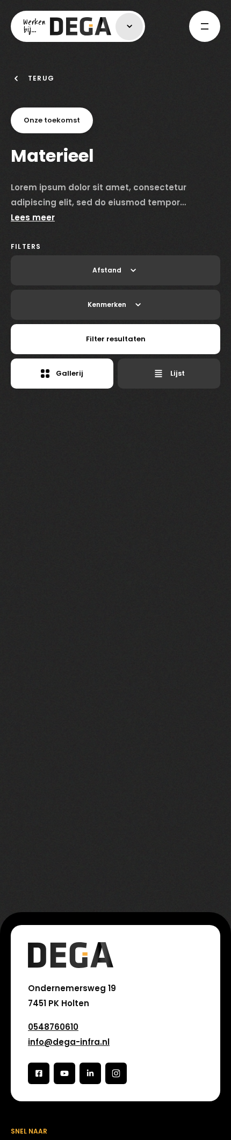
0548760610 (53, 1027)
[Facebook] (38, 1073)
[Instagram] (116, 1073)
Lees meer (33, 217)
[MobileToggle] (204, 26)
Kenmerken (107, 304)
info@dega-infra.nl (69, 1042)
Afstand (106, 270)
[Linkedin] (90, 1073)
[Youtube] (64, 1073)
